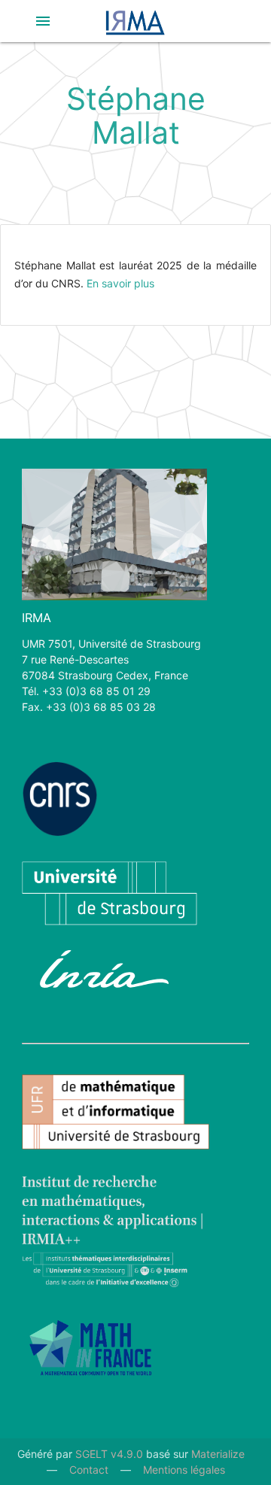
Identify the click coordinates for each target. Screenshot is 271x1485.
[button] (43, 21)
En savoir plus (120, 283)
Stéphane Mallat (136, 115)
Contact (88, 1469)
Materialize (218, 1453)
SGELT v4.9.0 (109, 1453)
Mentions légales (184, 1469)
